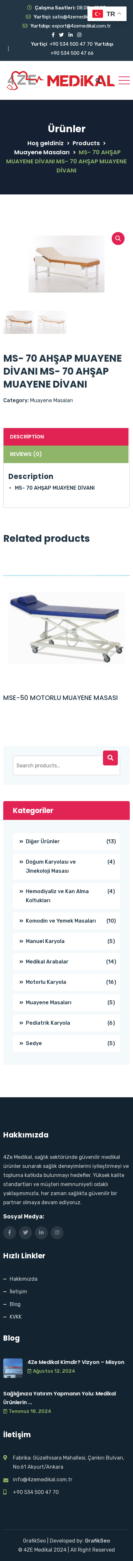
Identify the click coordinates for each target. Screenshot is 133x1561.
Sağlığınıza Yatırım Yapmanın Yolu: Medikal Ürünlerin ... (59, 1398)
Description (27, 436)
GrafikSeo (97, 1541)
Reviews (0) (26, 454)
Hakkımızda (23, 1279)
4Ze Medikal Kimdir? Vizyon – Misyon (75, 1362)
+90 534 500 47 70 (71, 44)
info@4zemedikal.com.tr (42, 1479)
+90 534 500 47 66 (72, 53)
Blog (15, 1304)
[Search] (110, 758)
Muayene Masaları (51, 400)
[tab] (65, 437)
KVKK (16, 1317)
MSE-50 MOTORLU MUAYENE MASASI (60, 697)
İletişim (18, 1291)
